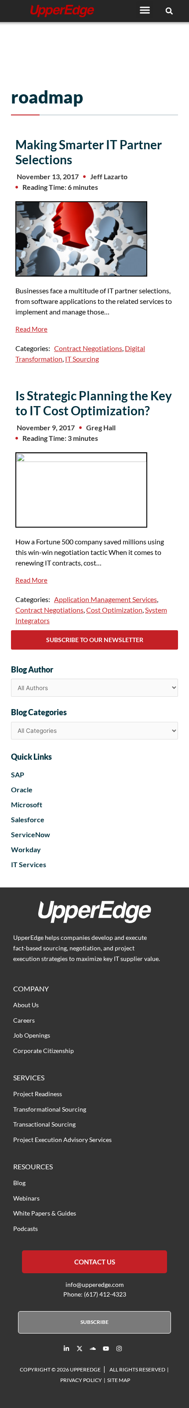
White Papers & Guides (44, 1213)
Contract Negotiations (88, 348)
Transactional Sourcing (44, 1124)
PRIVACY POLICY (81, 1380)
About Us (26, 1005)
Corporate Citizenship (43, 1050)
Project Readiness (37, 1094)
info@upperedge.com (94, 1284)
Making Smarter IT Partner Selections (88, 152)
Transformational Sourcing (49, 1109)
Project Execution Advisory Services (62, 1139)
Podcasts (25, 1228)
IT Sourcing (82, 359)
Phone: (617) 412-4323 (94, 1294)
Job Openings (31, 1035)
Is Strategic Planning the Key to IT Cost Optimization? (93, 403)
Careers (24, 1020)
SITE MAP (118, 1380)
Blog (19, 1182)
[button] (144, 9)
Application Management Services (105, 599)
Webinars (26, 1198)
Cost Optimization (114, 610)
